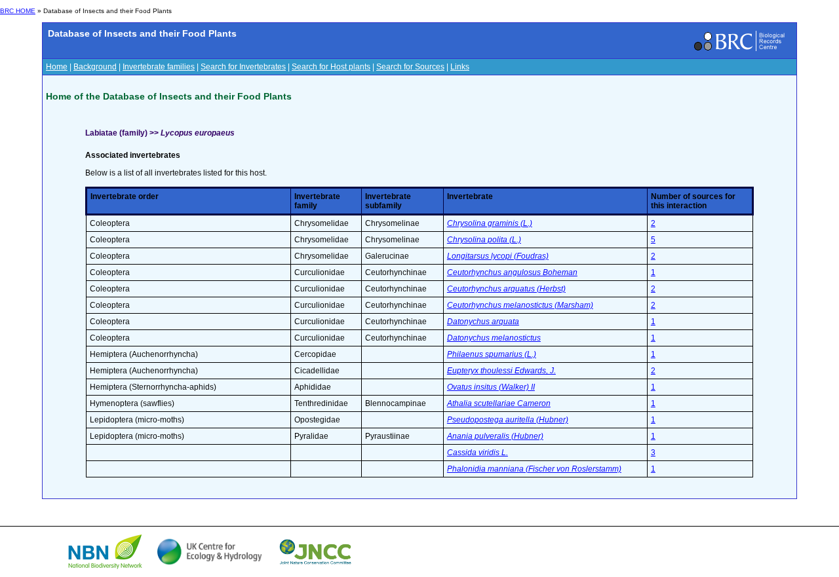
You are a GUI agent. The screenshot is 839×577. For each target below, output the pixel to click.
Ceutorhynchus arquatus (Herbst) (506, 288)
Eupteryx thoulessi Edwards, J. (501, 370)
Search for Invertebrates (243, 66)
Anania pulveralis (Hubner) (495, 436)
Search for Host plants (331, 66)
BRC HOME (17, 10)
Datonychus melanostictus (494, 338)
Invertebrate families (159, 66)
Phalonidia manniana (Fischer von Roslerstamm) (534, 469)
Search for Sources (410, 66)
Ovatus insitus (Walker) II (491, 387)
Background (95, 66)
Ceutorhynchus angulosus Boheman (512, 272)
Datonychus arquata (483, 321)
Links (459, 66)
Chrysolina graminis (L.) (489, 223)
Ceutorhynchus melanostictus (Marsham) (520, 305)
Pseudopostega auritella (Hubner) (507, 419)
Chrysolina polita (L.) (484, 239)
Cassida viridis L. (477, 452)
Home (57, 66)
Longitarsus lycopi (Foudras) (498, 256)
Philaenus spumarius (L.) (491, 354)
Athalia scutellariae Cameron (499, 403)
